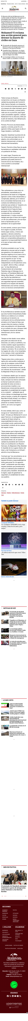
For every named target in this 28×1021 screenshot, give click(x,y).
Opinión (4, 919)
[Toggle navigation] (2, 8)
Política (15, 910)
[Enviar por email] (5, 88)
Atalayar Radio (6, 934)
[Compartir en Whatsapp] (25, 91)
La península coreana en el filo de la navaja (18, 726)
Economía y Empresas (5, 911)
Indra (16, 938)
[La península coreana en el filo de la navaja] (5, 727)
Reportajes (5, 917)
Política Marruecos (16, 492)
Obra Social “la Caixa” (19, 931)
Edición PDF (5, 930)
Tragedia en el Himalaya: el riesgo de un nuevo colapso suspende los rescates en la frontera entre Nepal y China (18, 623)
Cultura (4, 915)
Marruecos (3, 492)
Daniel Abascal (5, 83)
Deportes (15, 917)
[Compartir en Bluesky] (18, 88)
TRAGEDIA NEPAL (10, 3)
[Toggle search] (25, 8)
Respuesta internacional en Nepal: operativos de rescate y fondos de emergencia (18, 636)
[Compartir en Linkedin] (25, 88)
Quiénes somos (8, 945)
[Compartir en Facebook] (12, 88)
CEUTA (16, 3)
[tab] (5, 896)
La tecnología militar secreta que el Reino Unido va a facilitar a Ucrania (13, 57)
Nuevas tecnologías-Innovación (16, 920)
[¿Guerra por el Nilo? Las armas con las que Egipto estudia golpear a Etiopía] (5, 712)
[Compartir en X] (15, 88)
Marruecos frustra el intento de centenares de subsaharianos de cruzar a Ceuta (18, 734)
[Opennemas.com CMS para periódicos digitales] (14, 1005)
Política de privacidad (10, 948)
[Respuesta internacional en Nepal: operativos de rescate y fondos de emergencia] (5, 636)
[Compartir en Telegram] (22, 88)
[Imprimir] (8, 88)
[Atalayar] (14, 8)
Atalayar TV (5, 932)
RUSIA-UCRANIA (21, 3)
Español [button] (24, 1)
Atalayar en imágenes (5, 940)
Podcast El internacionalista (6, 937)
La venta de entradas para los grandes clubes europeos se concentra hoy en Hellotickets (18, 644)
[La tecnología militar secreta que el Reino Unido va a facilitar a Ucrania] (5, 630)
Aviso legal (20, 948)
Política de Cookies (18, 945)
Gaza (2, 495)
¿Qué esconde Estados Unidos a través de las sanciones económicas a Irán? (17, 706)
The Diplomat (18, 940)
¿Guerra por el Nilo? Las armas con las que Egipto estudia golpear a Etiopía (17, 712)
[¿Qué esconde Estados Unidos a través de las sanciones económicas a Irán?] (5, 705)
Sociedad (15, 915)
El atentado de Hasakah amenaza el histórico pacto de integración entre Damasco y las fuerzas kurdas (13, 47)
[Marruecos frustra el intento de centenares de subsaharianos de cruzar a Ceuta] (5, 733)
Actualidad (15, 913)
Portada (22, 492)
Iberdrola (17, 936)
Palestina (9, 492)
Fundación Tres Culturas (19, 934)
